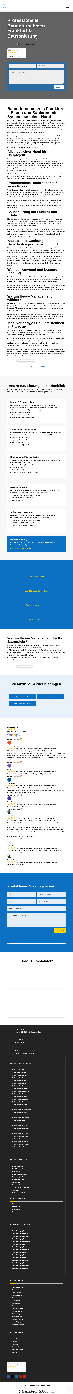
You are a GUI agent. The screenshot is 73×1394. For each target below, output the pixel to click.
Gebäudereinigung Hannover (20, 1255)
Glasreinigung (16, 1303)
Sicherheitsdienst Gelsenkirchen (21, 1109)
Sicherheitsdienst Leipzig (19, 1125)
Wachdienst (15, 1190)
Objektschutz (16, 1182)
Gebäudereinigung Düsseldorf (21, 1241)
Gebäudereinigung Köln (19, 1257)
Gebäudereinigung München (20, 1263)
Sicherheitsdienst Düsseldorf (20, 1099)
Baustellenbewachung (18, 1169)
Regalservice (16, 1206)
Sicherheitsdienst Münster (20, 1136)
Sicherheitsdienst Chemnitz (20, 1091)
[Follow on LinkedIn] (16, 1376)
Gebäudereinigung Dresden (20, 1239)
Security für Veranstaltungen (20, 1187)
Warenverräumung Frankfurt (22, 703)
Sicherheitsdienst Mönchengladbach (23, 1131)
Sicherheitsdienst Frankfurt (20, 1107)
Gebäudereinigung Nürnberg (20, 1265)
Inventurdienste (16, 1209)
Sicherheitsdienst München (20, 1133)
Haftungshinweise (17, 1349)
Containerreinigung (18, 1295)
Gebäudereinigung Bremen (20, 1233)
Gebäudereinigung (17, 1287)
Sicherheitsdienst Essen (19, 1104)
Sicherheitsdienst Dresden (20, 1096)
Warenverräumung (17, 1203)
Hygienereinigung (17, 1308)
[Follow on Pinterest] (24, 1376)
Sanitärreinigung (17, 1314)
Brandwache (16, 1171)
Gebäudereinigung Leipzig (20, 1260)
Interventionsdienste (18, 1179)
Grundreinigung (17, 1306)
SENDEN (60, 930)
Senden (58, 87)
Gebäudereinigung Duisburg (20, 1244)
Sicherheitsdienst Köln (19, 1123)
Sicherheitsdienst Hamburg (20, 1112)
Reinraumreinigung (18, 1311)
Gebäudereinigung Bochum (20, 1231)
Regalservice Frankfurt (22, 697)
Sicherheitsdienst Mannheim (20, 1128)
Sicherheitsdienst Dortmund (20, 1093)
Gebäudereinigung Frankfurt (20, 1249)
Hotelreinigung (16, 1322)
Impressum (15, 1344)
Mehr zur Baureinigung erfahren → (20, 548)
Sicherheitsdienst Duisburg (20, 1101)
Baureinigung (16, 1290)
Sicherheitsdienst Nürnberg (20, 1139)
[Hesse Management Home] (10, 7)
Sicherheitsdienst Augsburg (20, 1072)
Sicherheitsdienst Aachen (19, 1070)
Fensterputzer (16, 1300)
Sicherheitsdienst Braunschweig (21, 1085)
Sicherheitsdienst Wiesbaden (20, 1144)
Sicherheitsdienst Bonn (19, 1083)
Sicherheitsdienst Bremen (20, 1088)
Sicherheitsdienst (17, 1166)
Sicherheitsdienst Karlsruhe (20, 1117)
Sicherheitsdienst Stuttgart (20, 1141)
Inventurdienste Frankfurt (50, 697)
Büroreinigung (16, 1292)
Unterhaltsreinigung (18, 1319)
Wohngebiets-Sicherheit (19, 1193)
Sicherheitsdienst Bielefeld (20, 1077)
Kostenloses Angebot (36, 367)
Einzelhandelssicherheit (19, 1174)
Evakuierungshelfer (18, 1177)
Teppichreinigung (17, 1316)
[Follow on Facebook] (8, 1376)
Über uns (14, 1341)
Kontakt (14, 1339)
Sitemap (14, 1352)
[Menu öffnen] (67, 7)
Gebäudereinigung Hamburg (20, 1252)
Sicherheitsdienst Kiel (18, 1120)
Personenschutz (17, 1185)
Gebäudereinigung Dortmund (20, 1236)
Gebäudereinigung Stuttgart (20, 1268)
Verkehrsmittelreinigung (19, 1324)
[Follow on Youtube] (20, 1376)
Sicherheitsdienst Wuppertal (20, 1147)
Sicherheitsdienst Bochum (20, 1080)
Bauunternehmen (17, 1211)
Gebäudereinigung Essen (19, 1247)
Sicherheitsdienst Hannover (20, 1115)
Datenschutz (15, 1347)
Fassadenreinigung (17, 1298)
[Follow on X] (12, 1376)
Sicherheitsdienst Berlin (19, 1075)
